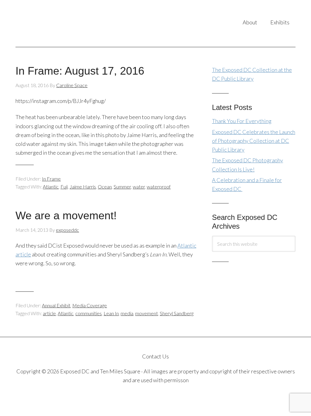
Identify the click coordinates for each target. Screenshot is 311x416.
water (139, 186)
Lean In (111, 313)
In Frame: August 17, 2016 (79, 71)
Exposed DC (64, 23)
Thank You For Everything (242, 121)
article (49, 313)
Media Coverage (89, 305)
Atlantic (51, 186)
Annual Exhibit (56, 305)
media (127, 313)
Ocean (105, 186)
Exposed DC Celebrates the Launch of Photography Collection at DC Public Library (253, 141)
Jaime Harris (83, 186)
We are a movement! (66, 215)
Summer (122, 186)
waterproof (159, 186)
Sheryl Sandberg (176, 313)
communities (88, 313)
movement (146, 313)
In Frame (51, 179)
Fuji (64, 186)
